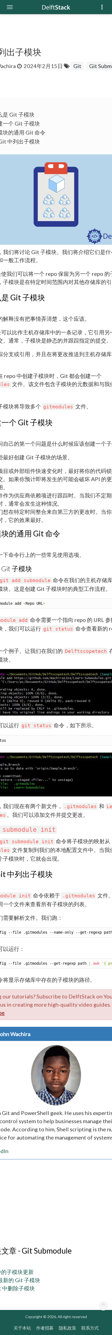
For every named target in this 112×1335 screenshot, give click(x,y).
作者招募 (45, 1327)
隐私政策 (67, 1327)
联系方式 (90, 1327)
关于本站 (22, 1327)
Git (77, 66)
